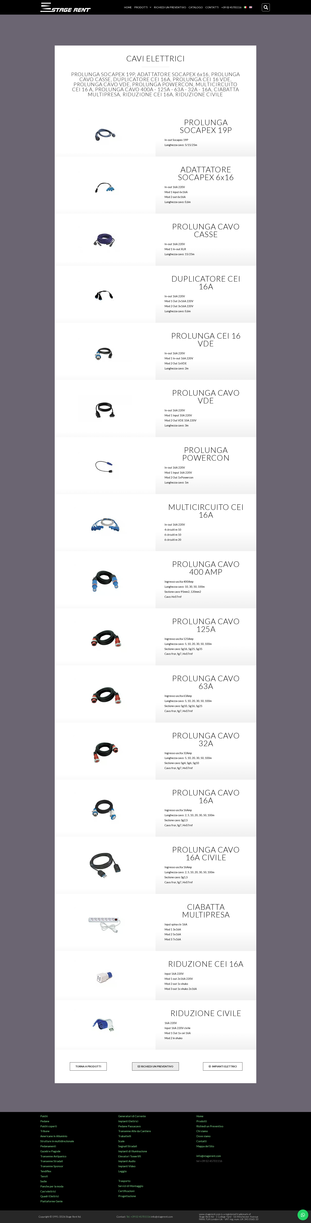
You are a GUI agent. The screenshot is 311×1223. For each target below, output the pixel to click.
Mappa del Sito (205, 1146)
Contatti (201, 1141)
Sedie (43, 1181)
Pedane (44, 1121)
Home (199, 1116)
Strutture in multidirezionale (57, 1141)
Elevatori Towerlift (129, 1156)
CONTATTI (212, 7)
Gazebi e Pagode (50, 1151)
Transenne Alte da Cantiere (134, 1131)
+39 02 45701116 (231, 7)
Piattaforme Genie (51, 1201)
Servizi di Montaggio (130, 1186)
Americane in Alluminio (53, 1136)
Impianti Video (127, 1166)
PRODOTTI (141, 7)
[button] (266, 7)
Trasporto (124, 1181)
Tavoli (44, 1176)
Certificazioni (126, 1191)
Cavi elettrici (48, 1191)
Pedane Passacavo (129, 1126)
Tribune (44, 1131)
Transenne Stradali (51, 1161)
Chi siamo (202, 1131)
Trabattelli (124, 1136)
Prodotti (201, 1121)
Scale (121, 1141)
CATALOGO (196, 7)
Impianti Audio (127, 1161)
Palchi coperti (48, 1126)
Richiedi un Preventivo (209, 1126)
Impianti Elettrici (128, 1121)
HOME (128, 7)
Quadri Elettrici (49, 1196)
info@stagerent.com (208, 1156)
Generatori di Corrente (132, 1116)
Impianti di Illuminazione (132, 1151)
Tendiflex (45, 1171)
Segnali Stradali (127, 1146)
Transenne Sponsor (51, 1166)
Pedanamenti (48, 1146)
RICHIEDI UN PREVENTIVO (170, 7)
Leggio (122, 1171)
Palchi (44, 1116)
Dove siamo (203, 1136)
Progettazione (127, 1196)
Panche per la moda (51, 1186)
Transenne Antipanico (53, 1156)
